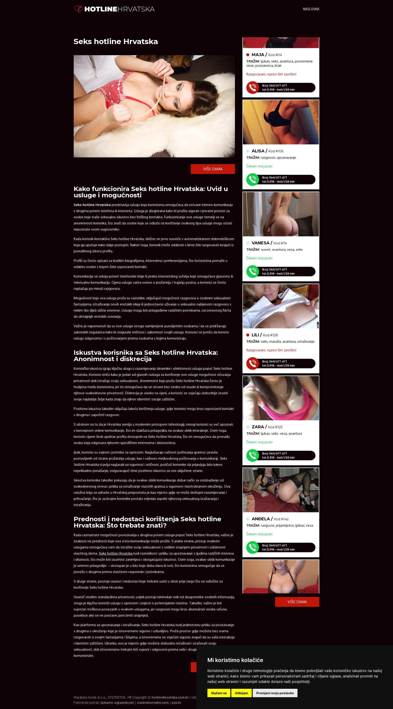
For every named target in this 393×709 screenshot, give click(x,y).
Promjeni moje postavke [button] (275, 693)
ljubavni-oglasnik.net (117, 702)
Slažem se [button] (219, 693)
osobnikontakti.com (153, 702)
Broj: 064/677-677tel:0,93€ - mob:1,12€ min (278, 76)
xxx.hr (176, 702)
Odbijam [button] (241, 693)
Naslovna (311, 9)
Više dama (212, 169)
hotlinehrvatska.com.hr (170, 697)
